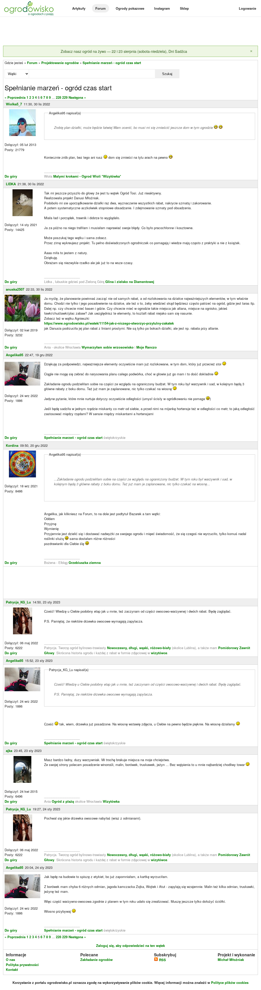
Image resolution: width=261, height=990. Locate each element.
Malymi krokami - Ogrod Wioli (77, 176)
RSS (162, 959)
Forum (100, 8)
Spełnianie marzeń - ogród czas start (112, 62)
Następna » (77, 97)
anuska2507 (15, 289)
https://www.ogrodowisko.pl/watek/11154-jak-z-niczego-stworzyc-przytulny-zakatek (109, 323)
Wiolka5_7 (14, 104)
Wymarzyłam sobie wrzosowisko (108, 347)
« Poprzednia (15, 97)
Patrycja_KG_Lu (18, 602)
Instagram (162, 8)
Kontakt (12, 969)
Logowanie (247, 8)
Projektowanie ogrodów (60, 62)
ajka (9, 750)
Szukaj (167, 74)
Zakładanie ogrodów (96, 959)
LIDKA (11, 183)
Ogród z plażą (63, 801)
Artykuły (78, 8)
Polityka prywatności (22, 964)
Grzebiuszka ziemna (85, 562)
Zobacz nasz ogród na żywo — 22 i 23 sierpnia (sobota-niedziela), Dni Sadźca (124, 51)
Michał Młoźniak (231, 959)
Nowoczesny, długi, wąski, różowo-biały (139, 647)
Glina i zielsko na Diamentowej (129, 281)
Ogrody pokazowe (130, 8)
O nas (10, 959)
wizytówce (159, 652)
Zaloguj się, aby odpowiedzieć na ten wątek (130, 945)
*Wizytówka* (111, 176)
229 (65, 97)
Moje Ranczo (146, 347)
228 (58, 97)
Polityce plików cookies (230, 982)
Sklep (184, 8)
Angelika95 (14, 354)
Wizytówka (111, 801)
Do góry (11, 176)
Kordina (12, 445)
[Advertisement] (130, 31)
